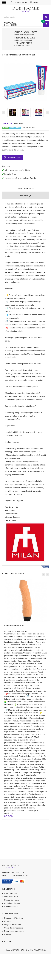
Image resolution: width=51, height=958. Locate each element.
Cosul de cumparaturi (13, 928)
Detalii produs (25, 188)
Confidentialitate (11, 906)
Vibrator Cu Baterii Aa (14, 625)
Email (35, 2)
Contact (7, 934)
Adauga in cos (14, 157)
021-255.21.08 (20, 2)
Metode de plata (11, 897)
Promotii (7, 921)
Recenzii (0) (25, 195)
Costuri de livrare (11, 900)
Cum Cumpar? (10, 893)
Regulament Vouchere (13, 918)
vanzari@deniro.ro (19, 875)
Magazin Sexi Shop (12, 924)
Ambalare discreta (12, 903)
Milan (14, 520)
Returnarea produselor (14, 931)
